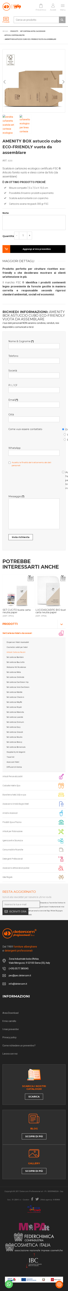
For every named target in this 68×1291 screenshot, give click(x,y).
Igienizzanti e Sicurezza (12, 840)
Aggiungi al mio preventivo (37, 249)
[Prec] (4, 82)
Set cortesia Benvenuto (16, 747)
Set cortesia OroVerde (15, 677)
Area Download (10, 1013)
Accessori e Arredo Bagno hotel (15, 804)
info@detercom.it (18, 983)
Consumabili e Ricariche (12, 849)
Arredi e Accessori (10, 813)
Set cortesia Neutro (14, 737)
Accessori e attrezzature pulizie (15, 868)
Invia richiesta (20, 537)
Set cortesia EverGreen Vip (17, 682)
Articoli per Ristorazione (12, 831)
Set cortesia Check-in (15, 697)
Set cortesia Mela (14, 672)
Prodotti (10, 624)
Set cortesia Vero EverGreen (18, 687)
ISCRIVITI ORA (17, 911)
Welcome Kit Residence (16, 667)
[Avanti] (63, 82)
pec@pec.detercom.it (20, 975)
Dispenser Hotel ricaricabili (18, 642)
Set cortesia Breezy (14, 742)
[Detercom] (11, 6)
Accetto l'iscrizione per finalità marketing (63, 479)
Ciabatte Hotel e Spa (11, 785)
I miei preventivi (10, 1029)
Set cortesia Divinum (15, 722)
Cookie (26, 1200)
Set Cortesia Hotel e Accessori (17, 633)
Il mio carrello (9, 1021)
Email (63, 428)
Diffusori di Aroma (14, 767)
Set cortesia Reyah (14, 707)
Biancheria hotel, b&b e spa (14, 794)
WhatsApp (65, 434)
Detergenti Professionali (12, 859)
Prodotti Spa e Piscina (11, 822)
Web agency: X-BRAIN (50, 1200)
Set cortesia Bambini (15, 657)
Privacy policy (9, 1037)
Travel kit (10, 757)
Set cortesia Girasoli (15, 732)
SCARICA (34, 1096)
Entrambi (65, 439)
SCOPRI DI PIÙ (34, 1136)
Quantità (8, 236)
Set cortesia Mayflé (14, 702)
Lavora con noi (9, 1053)
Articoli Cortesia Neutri (16, 652)
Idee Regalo (7, 877)
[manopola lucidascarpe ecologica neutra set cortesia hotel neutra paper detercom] (19, 591)
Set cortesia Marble (14, 692)
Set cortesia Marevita (15, 712)
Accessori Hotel (13, 762)
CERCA (62, 19)
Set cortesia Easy (13, 727)
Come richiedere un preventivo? (18, 1045)
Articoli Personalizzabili (12, 776)
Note (5, 213)
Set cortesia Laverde (15, 717)
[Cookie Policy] (59, 1284)
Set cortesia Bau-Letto (15, 662)
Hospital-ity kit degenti (16, 752)
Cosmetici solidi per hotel (17, 647)
